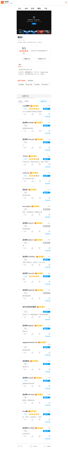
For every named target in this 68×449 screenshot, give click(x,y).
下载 (45, 8)
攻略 (26, 8)
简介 (19, 8)
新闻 (32, 8)
